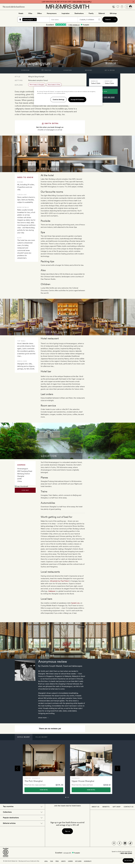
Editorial (102, 13)
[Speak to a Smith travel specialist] (113, 6)
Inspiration (66, 13)
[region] (68, 95)
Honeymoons (52, 13)
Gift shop (113, 13)
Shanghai (25, 59)
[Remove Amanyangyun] (35, 19)
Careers (70, 861)
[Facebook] (119, 843)
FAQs (51, 861)
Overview (25, 70)
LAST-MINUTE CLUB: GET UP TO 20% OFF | (67, 2)
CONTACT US (128, 807)
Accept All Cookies (77, 99)
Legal (46, 861)
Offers (39, 13)
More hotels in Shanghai (37, 84)
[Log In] (128, 7)
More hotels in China (54, 84)
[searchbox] (44, 19)
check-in (94, 81)
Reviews (88, 70)
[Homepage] (67, 6)
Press (57, 861)
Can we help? (128, 860)
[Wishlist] (118, 7)
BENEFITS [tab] (106, 807)
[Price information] (117, 63)
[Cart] (122, 7)
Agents (63, 861)
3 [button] (71, 798)
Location (67, 70)
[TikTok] (130, 843)
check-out (109, 81)
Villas (30, 13)
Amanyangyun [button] (28, 19)
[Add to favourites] (17, 63)
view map (25, 490)
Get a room (110, 70)
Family (91, 13)
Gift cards (78, 861)
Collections (7, 812)
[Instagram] (114, 843)
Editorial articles (9, 823)
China (33, 59)
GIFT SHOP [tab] (116, 807)
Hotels (21, 13)
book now (103, 91)
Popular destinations (11, 818)
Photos (47, 70)
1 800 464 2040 (109, 97)
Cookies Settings (58, 99)
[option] (44, 769)
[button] (113, 6)
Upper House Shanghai (83, 781)
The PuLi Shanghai (33, 781)
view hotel (44, 790)
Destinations (79, 13)
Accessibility (87, 861)
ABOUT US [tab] (95, 807)
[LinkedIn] (125, 843)
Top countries (8, 806)
